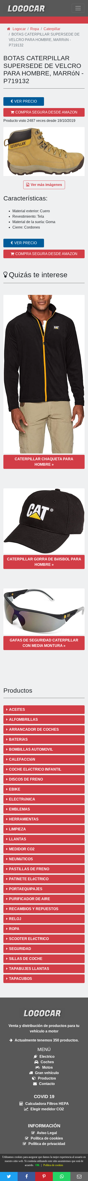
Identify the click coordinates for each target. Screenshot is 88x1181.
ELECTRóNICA (22, 799)
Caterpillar (52, 29)
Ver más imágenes (46, 185)
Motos (47, 1067)
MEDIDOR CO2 (22, 849)
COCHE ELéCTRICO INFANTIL (35, 769)
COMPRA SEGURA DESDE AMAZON (46, 112)
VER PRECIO (25, 101)
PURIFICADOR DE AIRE (29, 899)
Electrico (47, 1056)
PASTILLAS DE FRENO (29, 869)
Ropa (34, 29)
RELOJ (15, 919)
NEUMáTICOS (21, 859)
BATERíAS (18, 739)
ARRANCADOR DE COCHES (34, 729)
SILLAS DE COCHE (25, 959)
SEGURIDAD (20, 949)
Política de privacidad (46, 1144)
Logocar (19, 29)
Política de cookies (46, 1138)
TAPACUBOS (20, 979)
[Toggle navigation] (78, 8)
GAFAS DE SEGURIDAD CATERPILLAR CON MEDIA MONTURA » (44, 643)
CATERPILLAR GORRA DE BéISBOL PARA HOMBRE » (44, 561)
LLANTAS (17, 839)
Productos (46, 1078)
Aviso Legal (46, 1133)
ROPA (14, 929)
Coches (47, 1062)
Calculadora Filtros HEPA (46, 1104)
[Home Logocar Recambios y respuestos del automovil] (26, 8)
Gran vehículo (46, 1073)
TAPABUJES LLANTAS (29, 969)
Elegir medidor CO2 (47, 1109)
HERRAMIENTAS (24, 819)
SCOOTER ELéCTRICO (29, 939)
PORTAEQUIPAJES (25, 889)
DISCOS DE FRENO (26, 779)
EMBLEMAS (19, 809)
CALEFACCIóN (22, 759)
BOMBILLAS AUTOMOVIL (31, 749)
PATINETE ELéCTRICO (29, 879)
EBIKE (14, 789)
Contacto (46, 1084)
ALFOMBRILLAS (23, 719)
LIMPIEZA (17, 829)
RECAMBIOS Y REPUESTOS (33, 909)
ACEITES (17, 709)
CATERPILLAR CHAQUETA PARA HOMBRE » (44, 461)
